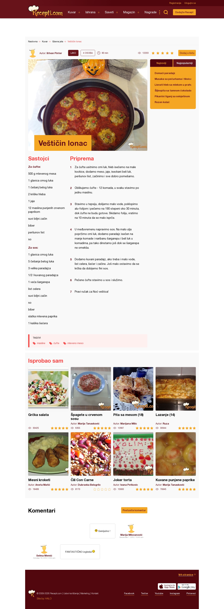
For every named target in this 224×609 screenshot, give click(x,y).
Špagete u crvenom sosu (91, 398)
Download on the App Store (167, 586)
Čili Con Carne (91, 461)
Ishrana (90, 12)
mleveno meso (76, 343)
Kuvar (72, 12)
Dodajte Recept (184, 12)
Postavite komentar (134, 510)
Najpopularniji (185, 63)
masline (41, 343)
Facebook (129, 593)
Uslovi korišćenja (71, 593)
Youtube (159, 593)
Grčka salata (48, 398)
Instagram (175, 593)
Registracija (175, 3)
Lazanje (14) (176, 398)
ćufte (56, 343)
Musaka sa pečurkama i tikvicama (173, 78)
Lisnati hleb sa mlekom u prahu (173, 84)
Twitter (144, 593)
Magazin (129, 12)
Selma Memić (44, 555)
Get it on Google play (187, 586)
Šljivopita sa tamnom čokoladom (173, 90)
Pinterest (191, 593)
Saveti (109, 12)
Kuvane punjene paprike (176, 461)
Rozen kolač (162, 102)
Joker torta (133, 461)
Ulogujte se (190, 3)
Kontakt (94, 593)
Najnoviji (161, 63)
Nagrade (150, 12)
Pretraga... (166, 12)
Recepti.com (45, 11)
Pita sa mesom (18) (133, 398)
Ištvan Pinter (54, 53)
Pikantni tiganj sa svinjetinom (172, 96)
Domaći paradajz (165, 73)
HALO (48, 598)
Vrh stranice (185, 574)
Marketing (85, 593)
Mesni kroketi (48, 461)
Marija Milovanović (131, 534)
